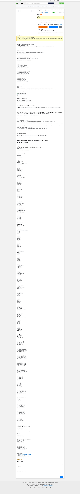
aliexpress (19, 492)
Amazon (17, 492)
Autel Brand (42, 6)
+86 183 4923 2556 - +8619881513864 (25, 454)
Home (23, 482)
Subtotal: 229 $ (49, 22)
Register (20, 0)
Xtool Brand (52, 6)
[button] (28, 3)
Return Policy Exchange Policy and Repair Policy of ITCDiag (46, 482)
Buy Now (43, 26)
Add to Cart (53, 26)
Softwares (38, 6)
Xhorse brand (56, 6)
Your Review (19, 466)
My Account (51, 0)
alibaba (22, 492)
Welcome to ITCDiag (57, 0)
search (51, 3)
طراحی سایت (24, 492)
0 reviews (42, 12)
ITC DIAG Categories (19, 6)
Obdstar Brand (47, 6)
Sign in (16, 0)
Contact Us (56, 482)
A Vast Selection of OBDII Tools (28, 482)
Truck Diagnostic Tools (26, 6)
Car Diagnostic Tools (33, 6)
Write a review (46, 12)
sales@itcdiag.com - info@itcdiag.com (24, 456)
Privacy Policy (35, 482)
